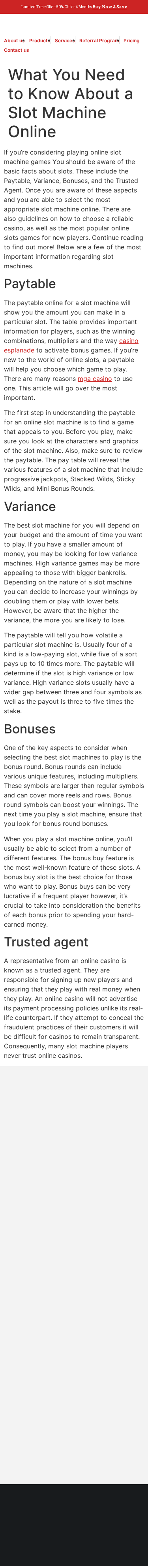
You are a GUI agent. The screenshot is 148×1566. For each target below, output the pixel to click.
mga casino (95, 379)
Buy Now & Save (110, 6)
